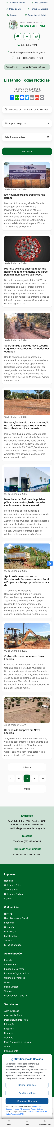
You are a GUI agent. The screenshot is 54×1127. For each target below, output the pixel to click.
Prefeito (8, 960)
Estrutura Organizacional (17, 973)
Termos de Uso (36, 1109)
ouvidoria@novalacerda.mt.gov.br (28, 52)
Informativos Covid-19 (16, 995)
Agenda (8, 898)
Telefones (9, 991)
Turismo (8, 940)
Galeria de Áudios (13, 894)
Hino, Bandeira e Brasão (16, 918)
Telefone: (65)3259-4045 (27, 841)
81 (43, 778)
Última (27, 789)
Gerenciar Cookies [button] (27, 1101)
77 (11, 778)
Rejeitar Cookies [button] (27, 1085)
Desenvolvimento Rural (16, 1019)
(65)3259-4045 (29, 44)
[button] (12, 15)
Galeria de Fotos (12, 885)
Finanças (8, 1033)
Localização (10, 936)
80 (35, 778)
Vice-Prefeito (11, 964)
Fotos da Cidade (12, 944)
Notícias (8, 880)
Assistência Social (13, 1015)
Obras (7, 982)
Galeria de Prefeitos (14, 977)
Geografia (9, 927)
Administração (11, 1010)
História (8, 913)
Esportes (9, 1028)
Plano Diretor (11, 986)
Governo (8, 1037)
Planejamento (11, 1050)
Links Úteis (10, 931)
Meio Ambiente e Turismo (17, 1042)
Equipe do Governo (14, 969)
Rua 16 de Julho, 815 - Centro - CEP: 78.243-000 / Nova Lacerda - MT (27, 823)
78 (19, 778)
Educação (9, 1024)
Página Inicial (11, 67)
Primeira (27, 767)
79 (27, 778)
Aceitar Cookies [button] (27, 1093)
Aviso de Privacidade (21, 1109)
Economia (9, 922)
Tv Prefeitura (11, 889)
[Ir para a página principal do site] (27, 25)
